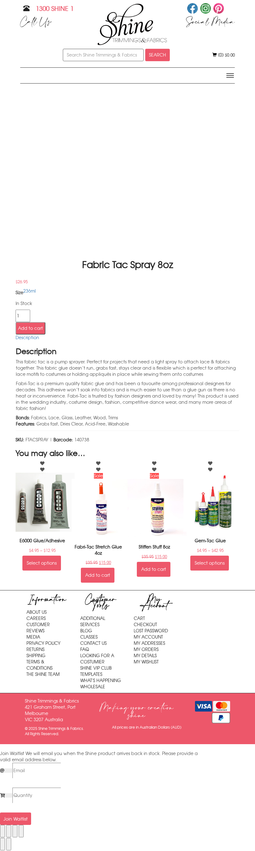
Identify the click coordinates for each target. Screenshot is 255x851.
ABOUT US (36, 612)
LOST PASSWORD (151, 631)
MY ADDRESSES (149, 643)
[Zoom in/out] (2, 831)
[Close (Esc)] (21, 831)
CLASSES (89, 637)
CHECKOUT (145, 624)
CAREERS (36, 618)
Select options (42, 563)
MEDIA (33, 637)
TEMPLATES (91, 674)
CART (139, 618)
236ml (29, 291)
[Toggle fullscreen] (8, 831)
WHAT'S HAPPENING (100, 680)
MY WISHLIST (146, 662)
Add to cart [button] (97, 575)
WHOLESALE (92, 686)
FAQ (84, 649)
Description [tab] (27, 337)
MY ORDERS (146, 649)
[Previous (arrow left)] (2, 844)
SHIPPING (35, 655)
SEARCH (157, 55)
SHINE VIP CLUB (96, 668)
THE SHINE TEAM (43, 674)
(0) (226, 55)
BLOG (86, 631)
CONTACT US (93, 643)
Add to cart (30, 328)
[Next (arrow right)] (8, 844)
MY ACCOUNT (148, 637)
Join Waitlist (15, 819)
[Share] (14, 831)
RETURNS (35, 649)
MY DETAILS (145, 655)
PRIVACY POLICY (43, 643)
